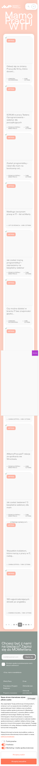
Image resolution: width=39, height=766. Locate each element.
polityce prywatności (7, 736)
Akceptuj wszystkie (18, 761)
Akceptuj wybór (19, 755)
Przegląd (32, 698)
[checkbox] (8, 741)
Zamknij (35, 353)
